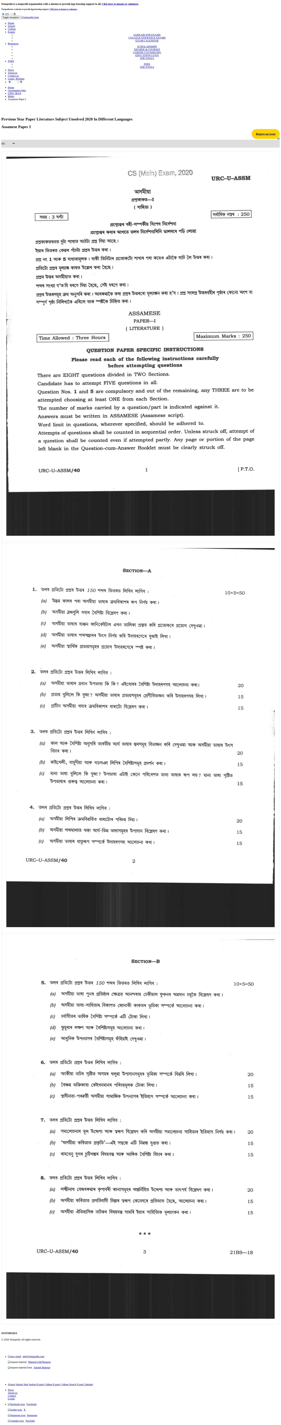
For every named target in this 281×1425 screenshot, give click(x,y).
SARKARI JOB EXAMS (147, 34)
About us (12, 73)
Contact (12, 1395)
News (11, 70)
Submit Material (42, 1367)
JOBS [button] (11, 61)
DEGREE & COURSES (147, 49)
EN (7, 14)
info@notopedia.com (33, 1356)
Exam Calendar (85, 1384)
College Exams (52, 1384)
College (12, 29)
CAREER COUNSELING (147, 52)
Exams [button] (11, 32)
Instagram (32, 1415)
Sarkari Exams (36, 1384)
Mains (11, 96)
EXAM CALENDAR (147, 40)
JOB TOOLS (147, 58)
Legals (11, 1398)
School (11, 26)
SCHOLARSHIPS (147, 46)
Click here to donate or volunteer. (120, 4)
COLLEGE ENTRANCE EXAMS (147, 37)
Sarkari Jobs (22, 1384)
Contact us (13, 75)
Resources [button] (13, 43)
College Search (68, 1384)
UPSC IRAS (14, 93)
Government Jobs (17, 90)
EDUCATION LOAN (147, 55)
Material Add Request (39, 1362)
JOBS (147, 64)
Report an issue (265, 134)
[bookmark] (278, 138)
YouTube (30, 1420)
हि (15, 14)
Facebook (32, 1404)
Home (11, 23)
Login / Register (16, 78)
